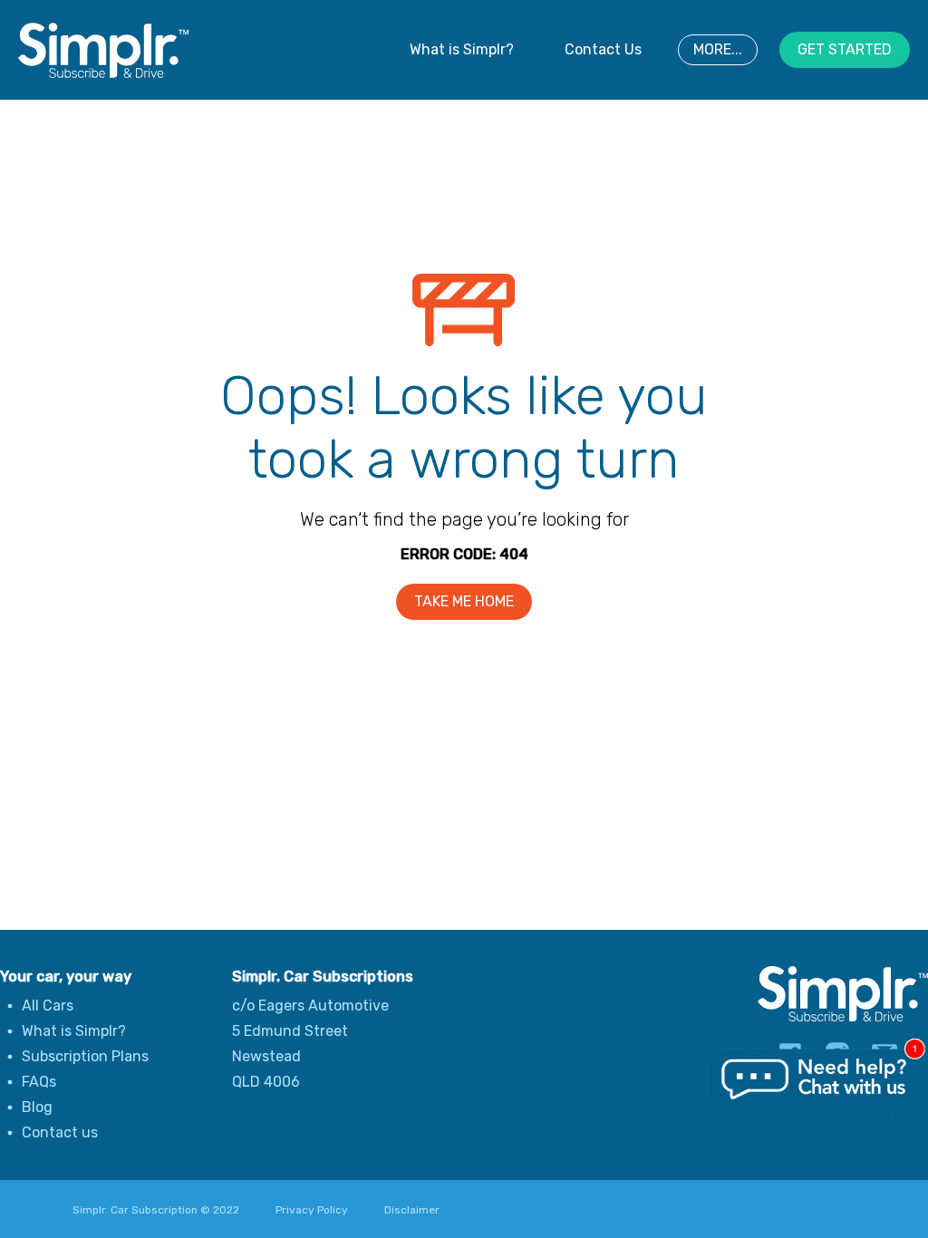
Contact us (60, 1132)
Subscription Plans (85, 1056)
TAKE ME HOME (464, 601)
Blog (37, 1107)
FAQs (39, 1081)
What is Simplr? (462, 49)
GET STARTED (845, 49)
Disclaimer (412, 1210)
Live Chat (814, 1086)
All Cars (47, 1005)
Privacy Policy (312, 1210)
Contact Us (603, 49)
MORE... (717, 49)
